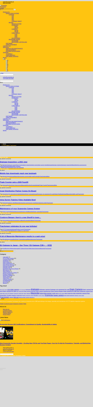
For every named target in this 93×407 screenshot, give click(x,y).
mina (20, 176)
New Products (6, 271)
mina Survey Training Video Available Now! (18, 200)
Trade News (6, 278)
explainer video (11, 203)
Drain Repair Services (8, 264)
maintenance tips (23, 211)
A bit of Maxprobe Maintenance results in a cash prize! (22, 236)
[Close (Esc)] (5, 368)
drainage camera (44, 289)
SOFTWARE (9, 116)
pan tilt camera (61, 293)
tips (41, 211)
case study (5, 257)
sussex (34, 239)
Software (32, 220)
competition (13, 239)
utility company (16, 166)
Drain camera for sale (9, 291)
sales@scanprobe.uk (8, 1)
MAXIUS (11, 95)
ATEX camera (4, 289)
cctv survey (13, 165)
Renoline (29, 185)
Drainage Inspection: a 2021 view (13, 162)
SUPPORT (6, 125)
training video (43, 203)
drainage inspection (66, 165)
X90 (13, 91)
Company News (7, 259)
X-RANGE (11, 87)
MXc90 (16, 104)
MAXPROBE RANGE (14, 112)
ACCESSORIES (16, 111)
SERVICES (6, 120)
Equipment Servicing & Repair (11, 268)
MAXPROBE (15, 113)
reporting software (19, 220)
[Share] (3, 368)
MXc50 (16, 103)
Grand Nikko (28, 248)
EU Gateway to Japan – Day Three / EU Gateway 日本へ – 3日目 (26, 245)
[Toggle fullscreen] (2, 368)
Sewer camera (36, 211)
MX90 (16, 99)
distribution (22, 194)
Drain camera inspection (29, 291)
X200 (16, 108)
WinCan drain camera (24, 297)
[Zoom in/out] (0, 368)
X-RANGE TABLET (17, 94)
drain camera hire (20, 291)
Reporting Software (8, 275)
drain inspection (27, 165)
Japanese (37, 248)
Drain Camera (19, 165)
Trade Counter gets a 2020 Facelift (14, 182)
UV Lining (5, 281)
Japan (33, 248)
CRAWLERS (15, 98)
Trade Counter (43, 185)
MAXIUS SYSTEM (16, 96)
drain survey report (42, 165)
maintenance (15, 211)
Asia (4, 248)
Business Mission (9, 248)
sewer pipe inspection (69, 295)
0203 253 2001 (7, 3)
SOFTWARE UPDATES (12, 129)
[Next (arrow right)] (2, 369)
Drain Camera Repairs (57, 291)
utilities (11, 166)
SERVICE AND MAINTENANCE (14, 121)
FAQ (11, 211)
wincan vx (32, 297)
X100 (16, 107)
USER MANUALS (10, 128)
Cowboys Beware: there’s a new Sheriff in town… (20, 217)
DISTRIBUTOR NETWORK (13, 124)
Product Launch (20, 229)
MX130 (16, 100)
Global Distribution (59, 194)
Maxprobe (16, 176)
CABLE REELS (16, 105)
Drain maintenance (8, 263)
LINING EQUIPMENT (11, 117)
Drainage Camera (7, 266)
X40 (13, 88)
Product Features (7, 274)
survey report (32, 203)
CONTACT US (7, 118)
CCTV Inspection (7, 229)
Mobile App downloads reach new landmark (18, 173)
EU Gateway (22, 248)
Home (4, 144)
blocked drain (6, 176)
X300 (16, 109)
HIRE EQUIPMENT (11, 122)
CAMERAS (15, 102)
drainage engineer (56, 165)
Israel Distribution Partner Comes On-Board (18, 191)
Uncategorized (6, 280)
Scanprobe (37, 176)
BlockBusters (6, 239)
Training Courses (7, 279)
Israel (65, 194)
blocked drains (6, 165)
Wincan (5, 283)
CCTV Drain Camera (8, 258)
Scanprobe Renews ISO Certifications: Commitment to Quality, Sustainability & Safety (28, 324)
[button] (46, 82)
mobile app (31, 176)
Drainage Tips (6, 267)
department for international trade (11, 194)
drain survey (35, 165)
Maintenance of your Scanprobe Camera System (20, 209)
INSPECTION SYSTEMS (12, 86)
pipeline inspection (17, 295)
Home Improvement (16, 185)
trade (38, 185)
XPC (13, 92)
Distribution (6, 261)
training (38, 203)
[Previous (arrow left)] (0, 369)
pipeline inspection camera (10, 272)
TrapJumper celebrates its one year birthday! (18, 226)
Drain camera (6, 262)
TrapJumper (6, 166)
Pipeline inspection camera (27, 295)
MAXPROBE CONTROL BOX (19, 115)
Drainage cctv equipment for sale (45, 194)
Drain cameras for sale (70, 291)
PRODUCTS (6, 85)
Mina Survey (6, 270)
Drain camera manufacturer (43, 291)
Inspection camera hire (18, 293)
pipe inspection (69, 293)
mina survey (25, 176)
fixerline (9, 185)
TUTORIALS (9, 126)
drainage (49, 165)
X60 (13, 90)
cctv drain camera (13, 289)
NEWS (4, 130)
